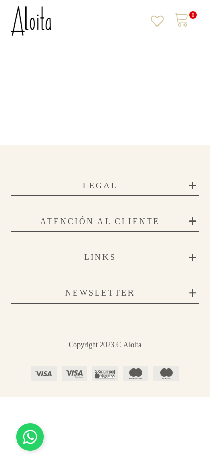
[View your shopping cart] (181, 20)
